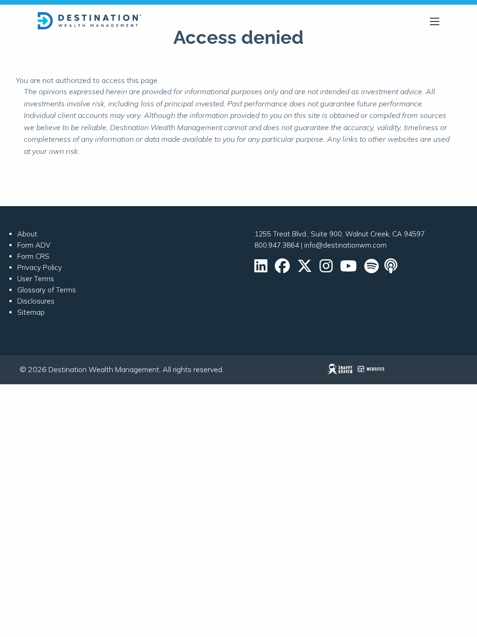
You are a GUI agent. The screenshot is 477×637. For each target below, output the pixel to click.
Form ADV (33, 245)
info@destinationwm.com (345, 245)
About (27, 233)
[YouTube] (348, 268)
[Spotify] (371, 268)
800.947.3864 (276, 245)
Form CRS (33, 256)
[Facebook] (282, 268)
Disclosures (36, 301)
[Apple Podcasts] (391, 268)
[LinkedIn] (260, 268)
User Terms (35, 278)
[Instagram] (326, 268)
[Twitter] (304, 268)
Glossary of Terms (46, 289)
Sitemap (31, 312)
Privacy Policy (39, 267)
